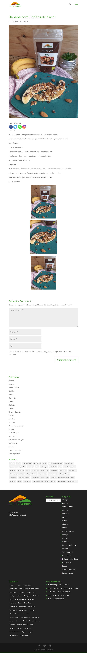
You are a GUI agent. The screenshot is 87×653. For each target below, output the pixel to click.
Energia (11, 415)
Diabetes (12, 405)
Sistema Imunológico (16, 440)
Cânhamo (20, 470)
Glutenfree (35, 470)
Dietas (11, 408)
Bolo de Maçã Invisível (56, 599)
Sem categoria (14, 433)
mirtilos (22, 474)
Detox (11, 401)
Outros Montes (64, 474)
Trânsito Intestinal (16, 450)
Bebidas (12, 394)
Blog (37, 467)
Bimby (19, 467)
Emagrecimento (15, 412)
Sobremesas (13, 443)
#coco (18, 463)
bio (24, 467)
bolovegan (44, 467)
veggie (53, 481)
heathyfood (72, 470)
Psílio (72, 477)
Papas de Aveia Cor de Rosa (58, 595)
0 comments (24, 21)
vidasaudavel (62, 481)
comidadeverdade (69, 467)
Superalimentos (38, 481)
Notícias (12, 422)
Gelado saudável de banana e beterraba (63, 588)
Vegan (47, 481)
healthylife (54, 470)
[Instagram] (24, 127)
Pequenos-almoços (16, 426)
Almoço (11, 380)
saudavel (12, 481)
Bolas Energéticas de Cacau (58, 585)
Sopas (11, 447)
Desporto (12, 398)
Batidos (11, 391)
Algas (44, 463)
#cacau (12, 463)
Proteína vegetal (63, 477)
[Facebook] (11, 127)
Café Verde (53, 467)
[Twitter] (15, 127)
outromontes (42, 474)
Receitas (12, 429)
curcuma (12, 470)
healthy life (62, 470)
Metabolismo (14, 474)
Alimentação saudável (56, 463)
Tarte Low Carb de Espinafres (59, 592)
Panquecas (13, 477)
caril (60, 467)
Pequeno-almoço (24, 477)
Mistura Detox (31, 474)
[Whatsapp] (20, 127)
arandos (12, 467)
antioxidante (69, 463)
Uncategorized (14, 454)
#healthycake (27, 463)
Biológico (30, 467)
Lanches (12, 419)
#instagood (37, 463)
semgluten (27, 481)
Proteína (53, 477)
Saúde (20, 481)
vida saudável (72, 481)
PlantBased (35, 477)
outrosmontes (53, 474)
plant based (44, 477)
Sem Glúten (13, 436)
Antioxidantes (14, 387)
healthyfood (44, 470)
